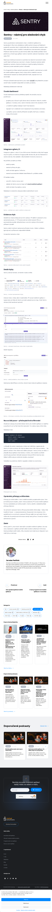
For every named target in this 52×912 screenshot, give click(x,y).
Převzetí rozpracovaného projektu (11, 838)
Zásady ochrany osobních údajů (28, 910)
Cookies (18, 910)
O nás (5, 856)
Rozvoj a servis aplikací (9, 843)
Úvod (5, 854)
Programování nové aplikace (10, 841)
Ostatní (39, 635)
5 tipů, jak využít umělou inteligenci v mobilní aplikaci (26, 641)
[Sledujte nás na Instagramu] (10, 878)
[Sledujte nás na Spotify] (15, 878)
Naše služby (7, 831)
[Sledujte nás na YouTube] (13, 878)
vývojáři (32, 80)
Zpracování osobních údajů (24, 887)
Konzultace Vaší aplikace (9, 835)
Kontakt (5, 864)
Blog (9, 9)
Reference (6, 859)
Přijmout (26, 899)
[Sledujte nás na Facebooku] (7, 878)
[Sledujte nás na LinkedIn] (5, 878)
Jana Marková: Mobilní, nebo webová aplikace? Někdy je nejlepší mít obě (41, 641)
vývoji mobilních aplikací (34, 184)
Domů (5, 9)
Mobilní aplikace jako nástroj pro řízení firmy (9, 691)
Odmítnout (26, 903)
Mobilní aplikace (14, 9)
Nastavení (26, 907)
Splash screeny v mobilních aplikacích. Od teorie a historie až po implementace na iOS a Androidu (10, 643)
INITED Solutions (44, 887)
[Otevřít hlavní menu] (47, 3)
